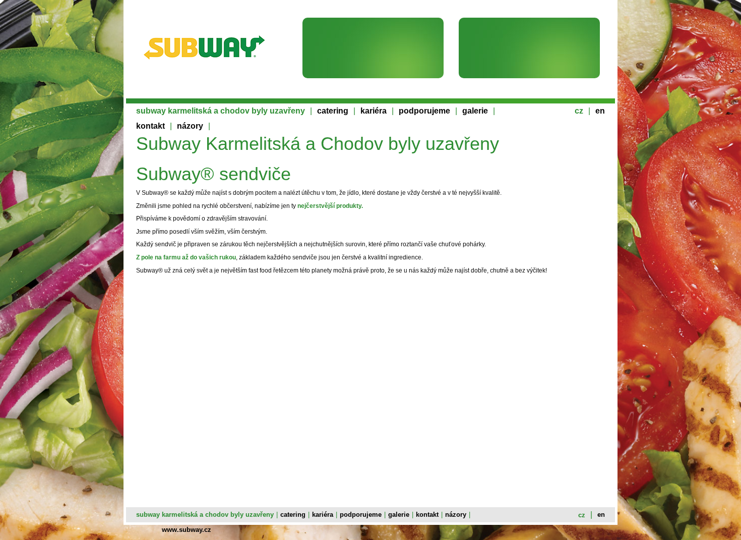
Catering (332, 110)
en (600, 110)
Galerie (475, 110)
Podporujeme (424, 110)
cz (579, 110)
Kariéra (373, 110)
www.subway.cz (186, 529)
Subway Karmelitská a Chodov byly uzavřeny (220, 110)
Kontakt (150, 126)
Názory (190, 126)
